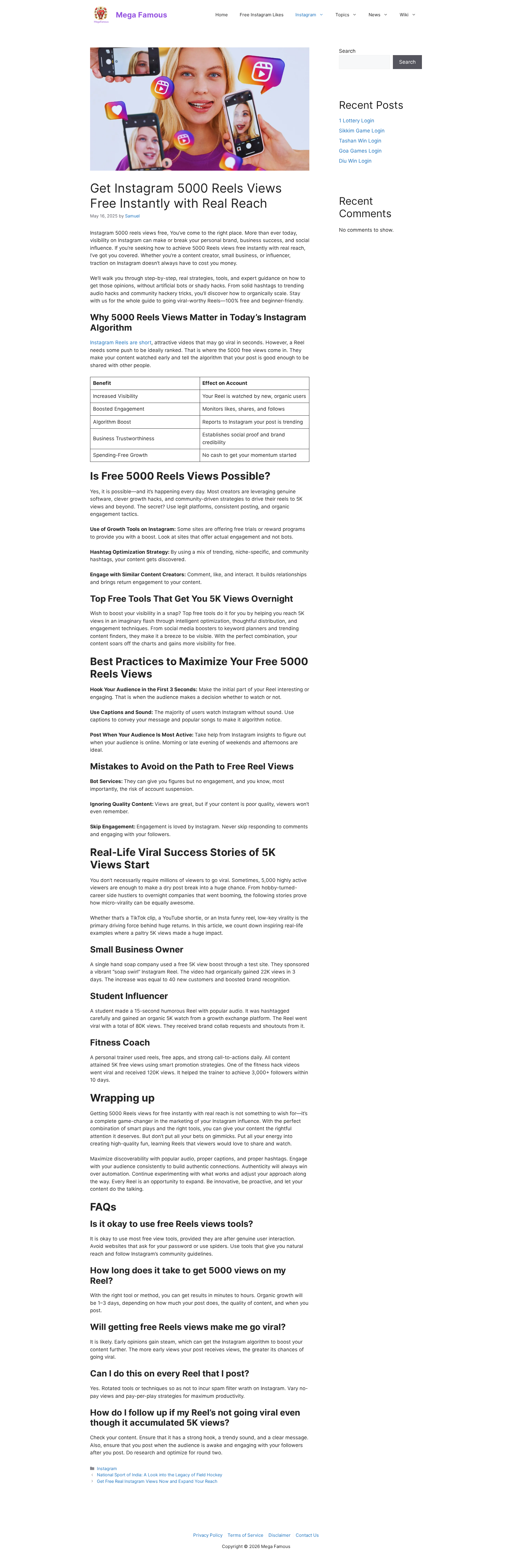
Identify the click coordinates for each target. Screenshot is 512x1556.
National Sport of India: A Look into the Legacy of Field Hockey (159, 1474)
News (374, 14)
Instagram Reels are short (120, 342)
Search (347, 51)
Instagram (305, 14)
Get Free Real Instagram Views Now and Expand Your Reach (157, 1481)
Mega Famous (141, 14)
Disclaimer (279, 1535)
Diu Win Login (355, 161)
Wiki (404, 14)
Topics (342, 14)
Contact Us (307, 1535)
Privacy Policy (208, 1535)
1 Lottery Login (356, 121)
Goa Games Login (360, 151)
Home (221, 14)
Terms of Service (245, 1535)
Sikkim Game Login (362, 131)
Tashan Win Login (360, 141)
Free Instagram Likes (262, 14)
